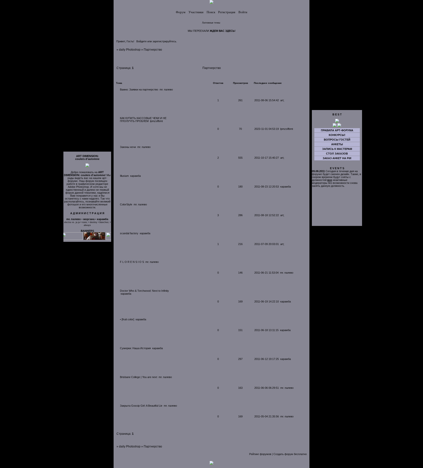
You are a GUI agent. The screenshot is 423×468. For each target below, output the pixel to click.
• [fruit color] (127, 319)
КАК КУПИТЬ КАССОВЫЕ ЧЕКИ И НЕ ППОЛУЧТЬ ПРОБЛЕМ (143, 120)
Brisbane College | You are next (138, 377)
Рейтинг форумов (260, 454)
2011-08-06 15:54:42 (266, 100)
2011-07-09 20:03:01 (266, 244)
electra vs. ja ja (72, 222)
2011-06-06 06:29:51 (266, 387)
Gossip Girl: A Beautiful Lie (146, 405)
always (87, 225)
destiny (93, 222)
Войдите (141, 41)
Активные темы (211, 22)
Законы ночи (128, 146)
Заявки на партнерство (143, 89)
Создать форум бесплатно (290, 454)
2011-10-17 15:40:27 (266, 157)
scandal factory (129, 233)
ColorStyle (126, 204)
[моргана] (335, 126)
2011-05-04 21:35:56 (266, 416)
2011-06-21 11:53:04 (266, 272)
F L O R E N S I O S (132, 261)
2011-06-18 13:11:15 (266, 330)
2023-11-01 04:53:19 (266, 128)
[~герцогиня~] (337, 121)
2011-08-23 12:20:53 (266, 186)
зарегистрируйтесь (164, 41)
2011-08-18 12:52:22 (266, 215)
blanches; (104, 222)
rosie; (85, 222)
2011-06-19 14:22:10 (266, 301)
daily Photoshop (130, 49)
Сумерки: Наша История (135, 348)
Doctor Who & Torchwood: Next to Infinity (144, 290)
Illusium (124, 175)
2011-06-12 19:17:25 (266, 358)
